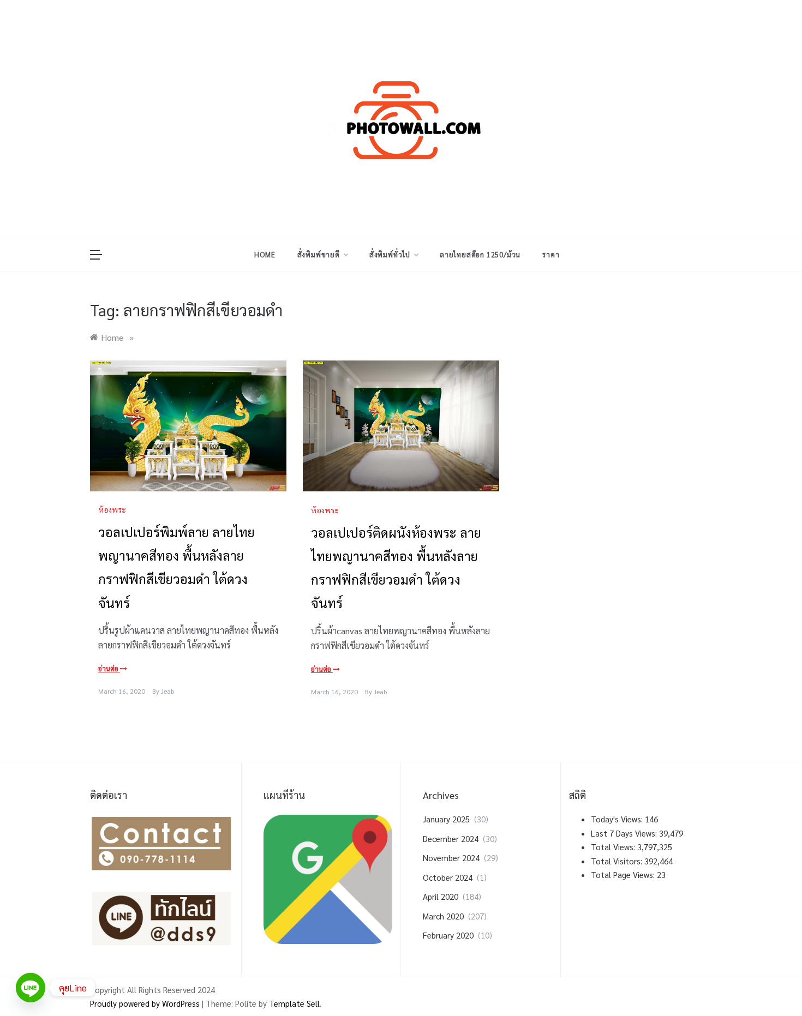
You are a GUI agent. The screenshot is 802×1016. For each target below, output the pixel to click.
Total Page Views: (624, 874)
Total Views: (614, 846)
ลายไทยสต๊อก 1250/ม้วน (480, 254)
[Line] (30, 987)
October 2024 (447, 877)
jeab (167, 691)
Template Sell (294, 1003)
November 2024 (451, 857)
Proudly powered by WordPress (146, 1003)
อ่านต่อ (109, 668)
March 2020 (443, 916)
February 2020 (448, 935)
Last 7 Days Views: (625, 833)
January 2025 (446, 819)
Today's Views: (618, 819)
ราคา (550, 254)
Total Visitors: (617, 861)
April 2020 (440, 896)
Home (264, 254)
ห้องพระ (112, 509)
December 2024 (450, 838)
